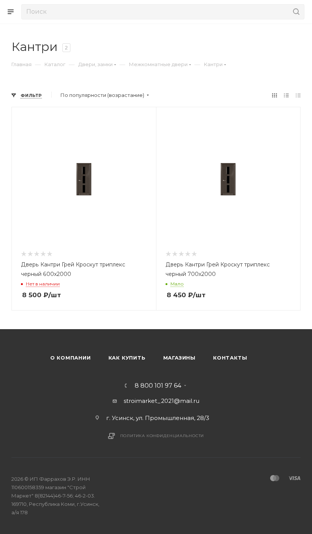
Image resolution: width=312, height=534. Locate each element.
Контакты (230, 358)
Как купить (127, 358)
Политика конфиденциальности (162, 435)
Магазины (179, 358)
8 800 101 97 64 (158, 386)
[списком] (286, 95)
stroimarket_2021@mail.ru (161, 400)
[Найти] (295, 11)
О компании (70, 358)
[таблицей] (298, 95)
